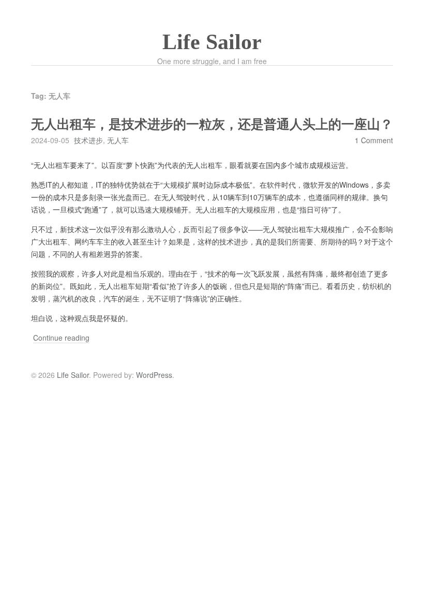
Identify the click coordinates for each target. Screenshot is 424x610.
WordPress (154, 375)
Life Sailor (212, 42)
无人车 (118, 140)
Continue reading (61, 337)
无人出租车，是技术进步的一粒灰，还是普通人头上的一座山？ (212, 124)
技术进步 (88, 140)
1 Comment (374, 140)
